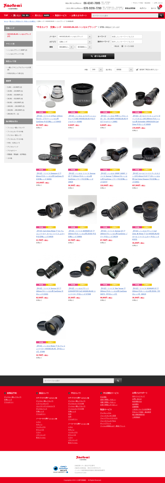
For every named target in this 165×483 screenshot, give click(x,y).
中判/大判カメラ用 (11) (15, 73)
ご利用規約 (136, 417)
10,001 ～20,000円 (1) (15, 91)
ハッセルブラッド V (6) (15, 54)
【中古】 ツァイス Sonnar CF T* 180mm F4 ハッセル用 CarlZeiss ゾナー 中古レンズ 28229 (113, 233)
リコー (38, 432)
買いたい (21, 15)
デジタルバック (12, 147)
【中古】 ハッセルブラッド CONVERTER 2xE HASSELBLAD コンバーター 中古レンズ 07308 (82, 291)
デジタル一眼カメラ (14, 135)
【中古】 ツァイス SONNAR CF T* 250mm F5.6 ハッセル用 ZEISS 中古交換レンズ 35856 (82, 233)
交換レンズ (8, 399)
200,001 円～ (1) (13, 114)
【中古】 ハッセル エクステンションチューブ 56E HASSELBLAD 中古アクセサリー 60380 (82, 118)
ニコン (38, 422)
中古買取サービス (111, 393)
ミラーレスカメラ (42, 403)
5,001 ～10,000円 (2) (14, 87)
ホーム (6, 21)
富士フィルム (41, 437)
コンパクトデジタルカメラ (45, 406)
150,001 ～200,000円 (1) (15, 110)
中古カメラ (76, 393)
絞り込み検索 (100, 56)
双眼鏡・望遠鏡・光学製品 (16, 154)
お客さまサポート (79, 15)
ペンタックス (41, 427)
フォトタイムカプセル (108, 421)
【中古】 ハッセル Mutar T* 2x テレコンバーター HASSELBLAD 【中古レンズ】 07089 (50, 348)
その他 (9, 158)
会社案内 (135, 404)
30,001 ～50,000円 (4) (15, 99)
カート (153, 8)
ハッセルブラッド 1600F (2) (17, 50)
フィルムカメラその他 (15, 131)
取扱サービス (61, 15)
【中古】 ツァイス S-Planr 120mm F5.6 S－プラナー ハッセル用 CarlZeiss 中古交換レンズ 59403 (49, 118)
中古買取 (103, 397)
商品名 (117, 46)
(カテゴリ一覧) (53, 398)
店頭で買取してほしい (108, 399)
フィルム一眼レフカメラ (16, 128)
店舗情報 (135, 407)
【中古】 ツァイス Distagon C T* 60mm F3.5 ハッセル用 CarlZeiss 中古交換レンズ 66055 (50, 176)
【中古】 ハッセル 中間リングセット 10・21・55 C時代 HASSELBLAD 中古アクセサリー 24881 (114, 118)
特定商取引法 (137, 401)
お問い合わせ (158, 3)
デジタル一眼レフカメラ (12, 397)
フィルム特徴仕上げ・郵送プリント (112, 426)
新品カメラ (44, 393)
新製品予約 (12, 393)
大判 (69, 417)
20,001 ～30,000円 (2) (15, 95)
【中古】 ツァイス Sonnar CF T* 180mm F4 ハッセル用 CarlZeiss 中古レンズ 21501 (49, 291)
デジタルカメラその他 (15, 139)
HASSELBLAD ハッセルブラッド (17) (19, 35)
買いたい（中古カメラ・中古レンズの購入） (23, 21)
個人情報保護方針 (138, 414)
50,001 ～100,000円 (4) (15, 102)
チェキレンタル (105, 413)
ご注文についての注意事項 (141, 409)
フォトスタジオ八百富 (108, 416)
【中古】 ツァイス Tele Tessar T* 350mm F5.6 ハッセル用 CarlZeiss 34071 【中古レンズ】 (113, 291)
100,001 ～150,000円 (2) (15, 106)
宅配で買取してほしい (108, 402)
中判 (69, 414)
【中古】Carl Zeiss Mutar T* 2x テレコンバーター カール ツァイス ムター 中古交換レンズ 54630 (50, 233)
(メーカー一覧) (53, 418)
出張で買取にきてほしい (109, 405)
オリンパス (40, 430)
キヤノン (39, 424)
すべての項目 (129, 46)
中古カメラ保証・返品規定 (141, 3)
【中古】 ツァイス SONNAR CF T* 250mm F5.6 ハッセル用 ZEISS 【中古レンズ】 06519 (146, 291)
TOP (6, 15)
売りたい (42, 15)
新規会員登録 (130, 8)
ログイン (143, 8)
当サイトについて (138, 396)
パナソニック (41, 435)
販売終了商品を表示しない (149, 69)
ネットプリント (105, 423)
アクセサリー (12, 150)
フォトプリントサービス (109, 418)
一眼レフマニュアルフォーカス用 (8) (19, 69)
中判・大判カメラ (13, 143)
